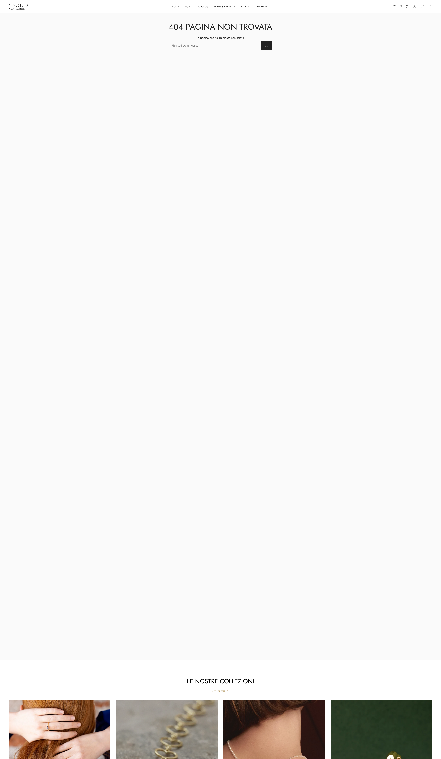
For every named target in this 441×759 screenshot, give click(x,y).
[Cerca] (266, 45)
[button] (189, 7)
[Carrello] (430, 6)
